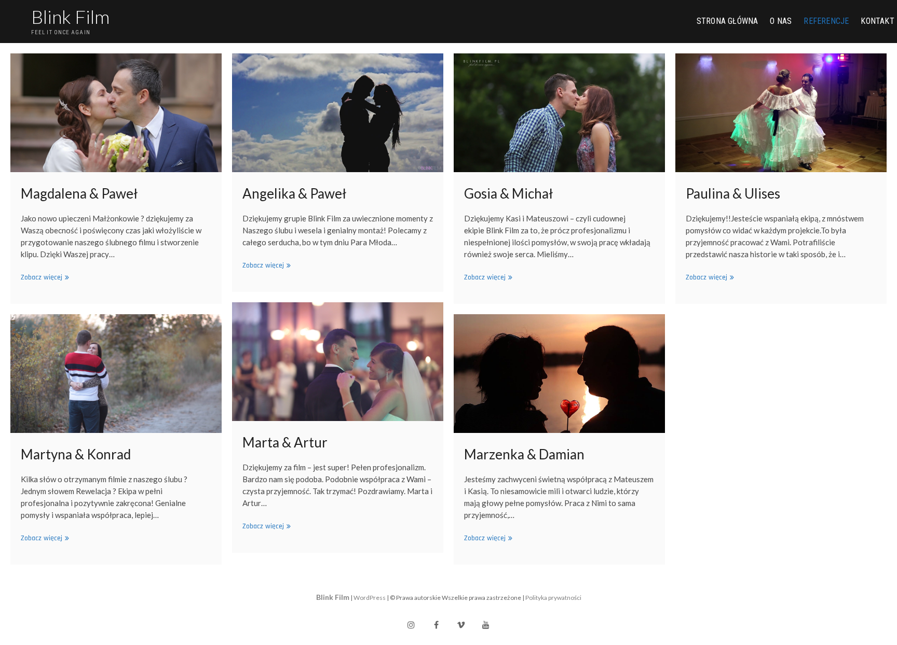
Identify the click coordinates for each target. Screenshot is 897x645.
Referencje (826, 21)
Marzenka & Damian (524, 454)
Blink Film (70, 16)
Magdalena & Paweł (79, 193)
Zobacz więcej (43, 277)
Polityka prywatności (553, 597)
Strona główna (727, 21)
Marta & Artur (285, 442)
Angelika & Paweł (294, 193)
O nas (781, 21)
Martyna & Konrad (76, 454)
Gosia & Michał (508, 193)
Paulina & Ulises (733, 193)
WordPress (370, 597)
